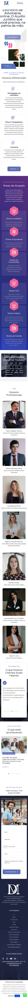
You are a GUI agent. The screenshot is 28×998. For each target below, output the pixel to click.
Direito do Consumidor (14, 932)
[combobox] (5, 846)
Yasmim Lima (14, 656)
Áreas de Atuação (14, 927)
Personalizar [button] (23, 991)
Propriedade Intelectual (14, 947)
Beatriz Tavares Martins (14, 541)
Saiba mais (11, 995)
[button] (14, 169)
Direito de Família (14, 336)
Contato (14, 924)
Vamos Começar (12, 37)
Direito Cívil (14, 929)
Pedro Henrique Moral (14, 468)
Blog (14, 922)
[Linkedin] (15, 959)
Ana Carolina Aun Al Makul (14, 618)
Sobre (14, 917)
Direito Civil (14, 291)
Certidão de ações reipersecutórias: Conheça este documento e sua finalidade (13, 760)
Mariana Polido (14, 582)
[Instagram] (7, 959)
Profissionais (14, 919)
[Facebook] (3, 959)
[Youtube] (11, 959)
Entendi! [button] (17, 995)
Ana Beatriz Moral (14, 506)
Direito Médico (14, 942)
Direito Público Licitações (14, 944)
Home (14, 914)
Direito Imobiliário (14, 218)
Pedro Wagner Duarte (14, 431)
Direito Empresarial (14, 239)
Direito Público (14, 313)
